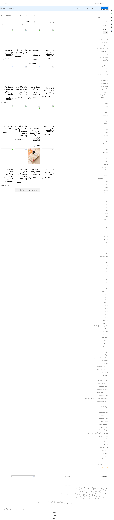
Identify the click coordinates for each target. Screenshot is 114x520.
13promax (105, 123)
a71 (107, 282)
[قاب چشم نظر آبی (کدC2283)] (21, 37)
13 (107, 118)
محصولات (31, 15)
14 (107, 126)
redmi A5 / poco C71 (102, 383)
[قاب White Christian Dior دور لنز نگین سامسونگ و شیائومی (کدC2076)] (7, 74)
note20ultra (105, 291)
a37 (107, 253)
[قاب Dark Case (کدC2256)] (7, 113)
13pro (106, 120)
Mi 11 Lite (105, 329)
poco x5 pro (105, 355)
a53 (107, 265)
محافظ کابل (105, 89)
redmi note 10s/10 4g (102, 389)
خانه (36, 15)
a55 (107, 271)
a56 (107, 274)
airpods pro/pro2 (103, 459)
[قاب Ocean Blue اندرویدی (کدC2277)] (48, 74)
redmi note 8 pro (103, 424)
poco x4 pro (105, 352)
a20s (106, 213)
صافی (105, 32)
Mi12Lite (105, 334)
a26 (107, 230)
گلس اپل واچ (105, 444)
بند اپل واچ (105, 438)
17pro (106, 161)
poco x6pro (105, 360)
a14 (107, 198)
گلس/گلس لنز (104, 80)
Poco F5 (106, 343)
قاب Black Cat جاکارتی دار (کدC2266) (48, 128)
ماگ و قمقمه (104, 83)
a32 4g (106, 236)
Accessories (104, 42)
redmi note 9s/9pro (103, 430)
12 (107, 109)
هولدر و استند (104, 92)
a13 (107, 196)
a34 (107, 245)
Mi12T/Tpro (105, 337)
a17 (107, 207)
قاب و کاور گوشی (22, 15)
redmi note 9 (104, 427)
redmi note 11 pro (103, 395)
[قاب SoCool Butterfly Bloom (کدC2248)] (34, 156)
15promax (105, 144)
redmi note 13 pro (103, 407)
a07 (107, 184)
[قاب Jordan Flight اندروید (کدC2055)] (7, 37)
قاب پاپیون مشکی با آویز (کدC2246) (49, 171)
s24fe (106, 311)
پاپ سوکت (105, 63)
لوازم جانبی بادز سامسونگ (101, 464)
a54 (107, 268)
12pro (106, 112)
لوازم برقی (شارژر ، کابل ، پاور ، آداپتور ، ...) (97, 433)
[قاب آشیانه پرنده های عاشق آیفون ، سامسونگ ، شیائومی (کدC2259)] (21, 113)
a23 (107, 222)
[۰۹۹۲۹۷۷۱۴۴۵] (70, 482)
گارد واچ (106, 441)
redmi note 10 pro (103, 386)
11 (107, 100)
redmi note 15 (104, 415)
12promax (105, 115)
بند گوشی (105, 60)
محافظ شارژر (104, 86)
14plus (106, 129)
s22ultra (106, 303)
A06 (107, 181)
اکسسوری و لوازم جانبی (102, 48)
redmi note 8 (104, 421)
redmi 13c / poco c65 (102, 366)
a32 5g (106, 239)
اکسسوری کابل (104, 57)
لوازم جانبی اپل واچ (103, 435)
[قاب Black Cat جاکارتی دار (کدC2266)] (48, 113)
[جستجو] (13, 3)
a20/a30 (106, 210)
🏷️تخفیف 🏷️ (104, 467)
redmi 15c (105, 375)
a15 (107, 201)
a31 (107, 233)
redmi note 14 (104, 409)
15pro (106, 141)
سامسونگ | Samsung (10, 15)
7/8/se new (105, 167)
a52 (107, 262)
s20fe (106, 294)
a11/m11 (106, 190)
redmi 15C (105, 372)
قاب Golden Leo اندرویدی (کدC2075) (49, 52)
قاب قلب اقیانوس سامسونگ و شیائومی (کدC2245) (22, 174)
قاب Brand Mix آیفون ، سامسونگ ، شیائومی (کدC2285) (34, 55)
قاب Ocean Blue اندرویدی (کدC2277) (49, 90)
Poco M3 (105, 346)
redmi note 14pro (103, 412)
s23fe (106, 305)
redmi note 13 (104, 404)
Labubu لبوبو (104, 51)
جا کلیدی (106, 68)
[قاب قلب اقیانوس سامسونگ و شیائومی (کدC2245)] (21, 156)
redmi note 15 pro (103, 418)
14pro (106, 132)
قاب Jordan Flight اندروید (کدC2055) (8, 52)
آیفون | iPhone (104, 97)
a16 (107, 204)
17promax (105, 164)
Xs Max (106, 175)
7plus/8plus (105, 170)
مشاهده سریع (52, 47)
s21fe (106, 297)
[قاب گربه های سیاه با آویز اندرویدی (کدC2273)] (34, 74)
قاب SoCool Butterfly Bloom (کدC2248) (34, 171)
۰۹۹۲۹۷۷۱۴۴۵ (68, 486)
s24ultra (106, 314)
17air (106, 158)
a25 (107, 227)
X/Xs (107, 173)
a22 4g (106, 219)
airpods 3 (105, 453)
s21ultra (106, 300)
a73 (107, 288)
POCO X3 (105, 349)
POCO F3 (105, 340)
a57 (107, 277)
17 (107, 155)
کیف (107, 77)
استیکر (106, 54)
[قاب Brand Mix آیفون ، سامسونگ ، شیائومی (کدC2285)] (34, 37)
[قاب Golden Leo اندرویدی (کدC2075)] (48, 37)
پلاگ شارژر (105, 66)
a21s (106, 216)
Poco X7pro (105, 363)
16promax (105, 152)
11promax (105, 106)
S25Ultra (105, 320)
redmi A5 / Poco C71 (102, 381)
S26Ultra (105, 323)
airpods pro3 (104, 461)
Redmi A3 (105, 378)
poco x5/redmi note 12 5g (101, 357)
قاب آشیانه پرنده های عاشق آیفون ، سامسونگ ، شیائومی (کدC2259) (21, 131)
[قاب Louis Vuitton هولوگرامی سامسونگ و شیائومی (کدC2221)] (7, 156)
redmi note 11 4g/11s (102, 392)
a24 (107, 225)
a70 (107, 279)
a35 (107, 248)
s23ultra (106, 308)
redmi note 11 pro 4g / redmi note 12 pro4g (96, 398)
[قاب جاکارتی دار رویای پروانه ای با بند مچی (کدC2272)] (21, 74)
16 (107, 146)
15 (107, 138)
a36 (107, 250)
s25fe (106, 317)
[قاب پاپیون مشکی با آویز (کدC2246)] (48, 156)
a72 (107, 285)
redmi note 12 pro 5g (102, 401)
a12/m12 (105, 193)
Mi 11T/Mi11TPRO (103, 331)
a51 (107, 259)
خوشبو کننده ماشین (103, 74)
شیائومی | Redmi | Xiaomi (101, 326)
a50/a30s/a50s (104, 256)
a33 (107, 242)
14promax (105, 135)
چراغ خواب (105, 71)
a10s (106, 187)
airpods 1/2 (105, 450)
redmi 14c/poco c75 (102, 369)
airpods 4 (105, 456)
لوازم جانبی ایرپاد (103, 447)
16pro (106, 149)
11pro (106, 103)
